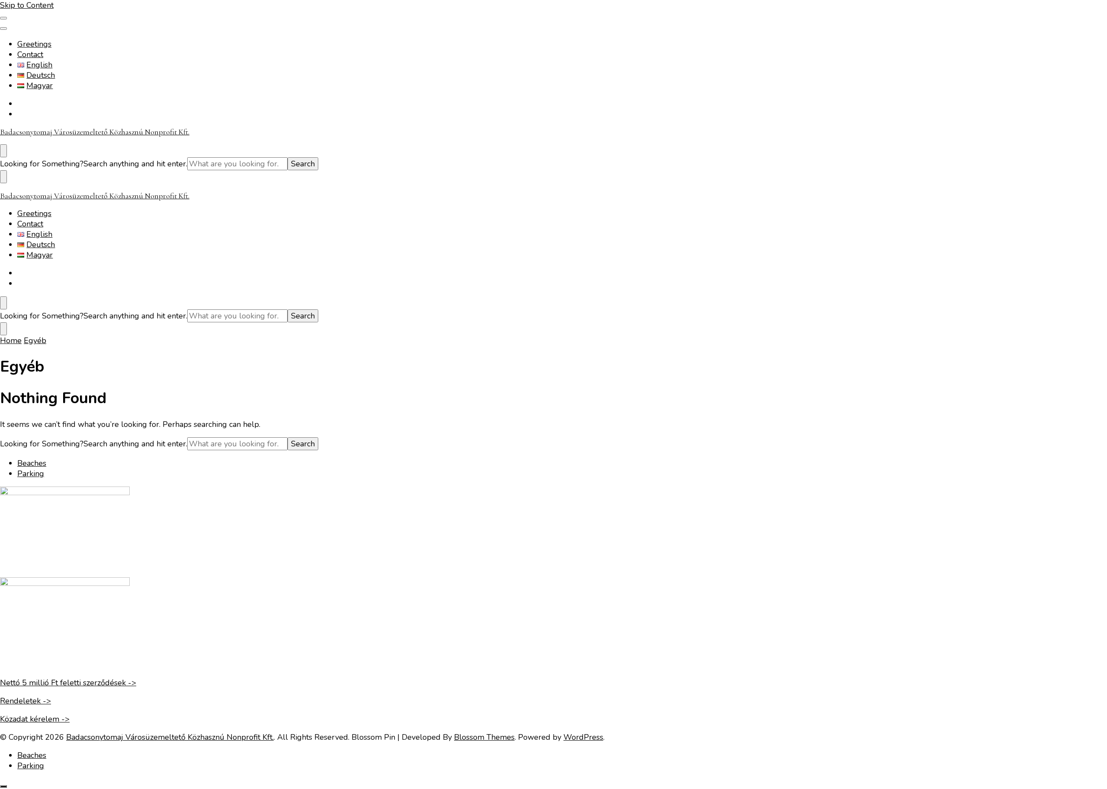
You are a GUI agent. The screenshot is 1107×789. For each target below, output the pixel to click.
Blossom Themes (484, 737)
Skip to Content (27, 5)
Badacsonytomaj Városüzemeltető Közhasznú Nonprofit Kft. (94, 132)
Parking (30, 473)
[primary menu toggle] (3, 18)
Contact (30, 54)
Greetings (34, 44)
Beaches (31, 463)
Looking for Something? (41, 164)
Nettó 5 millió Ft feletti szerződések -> (68, 683)
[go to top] (3, 786)
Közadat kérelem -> (35, 719)
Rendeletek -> (25, 701)
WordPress (583, 737)
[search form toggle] (3, 150)
